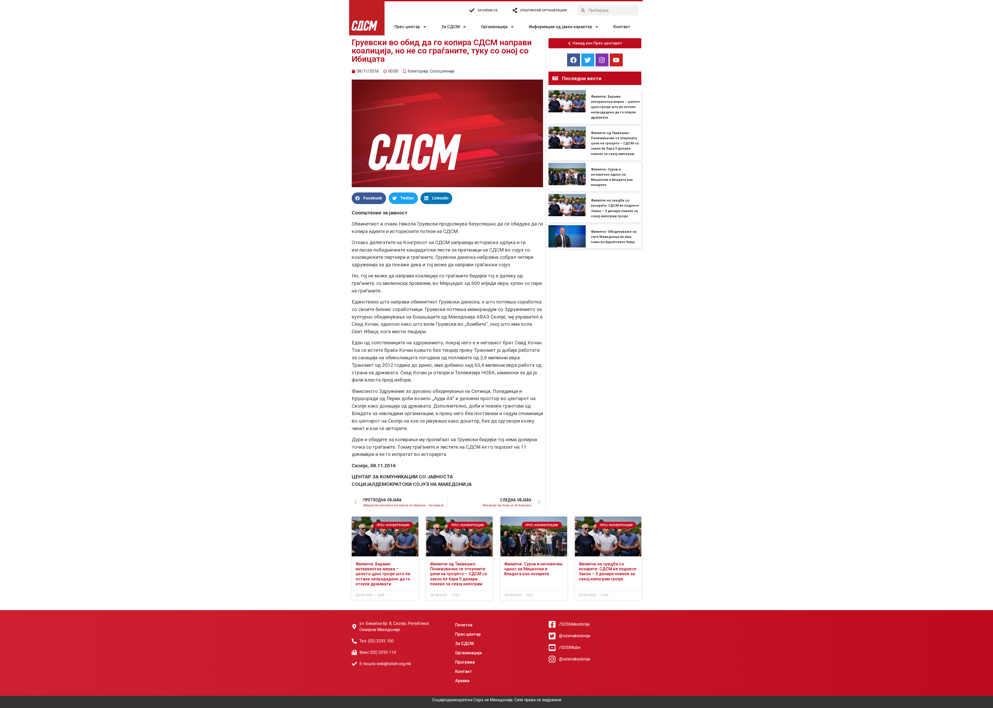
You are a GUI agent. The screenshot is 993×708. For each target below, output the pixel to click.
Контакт (621, 26)
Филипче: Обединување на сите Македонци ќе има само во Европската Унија (614, 237)
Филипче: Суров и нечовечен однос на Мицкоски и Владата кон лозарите (533, 569)
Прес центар (407, 26)
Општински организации (543, 10)
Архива (462, 680)
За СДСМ (450, 26)
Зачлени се (487, 10)
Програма (465, 662)
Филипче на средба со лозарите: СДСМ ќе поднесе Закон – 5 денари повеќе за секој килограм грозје (607, 571)
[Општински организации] (514, 10)
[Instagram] (602, 59)
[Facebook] (573, 59)
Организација (494, 26)
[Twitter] (587, 59)
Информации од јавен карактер (560, 26)
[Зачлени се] (472, 10)
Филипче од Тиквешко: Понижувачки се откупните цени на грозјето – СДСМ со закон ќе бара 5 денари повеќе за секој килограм (615, 143)
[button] (369, 198)
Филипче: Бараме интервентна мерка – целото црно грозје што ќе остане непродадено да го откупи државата (615, 107)
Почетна (463, 625)
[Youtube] (616, 59)
